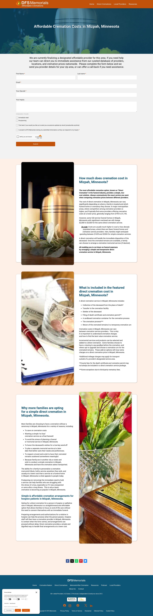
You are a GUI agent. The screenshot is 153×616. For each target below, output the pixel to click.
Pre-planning (22, 120)
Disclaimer (88, 611)
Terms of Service (77, 611)
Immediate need (24, 117)
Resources (133, 4)
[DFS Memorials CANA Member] (82, 599)
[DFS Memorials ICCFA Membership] (72, 599)
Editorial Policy (98, 611)
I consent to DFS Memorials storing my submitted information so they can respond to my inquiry (49, 130)
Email (18, 82)
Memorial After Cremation (79, 585)
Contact (81, 589)
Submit (35, 144)
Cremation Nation (45, 585)
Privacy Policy (64, 611)
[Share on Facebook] (67, 561)
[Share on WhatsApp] (76, 561)
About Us (72, 589)
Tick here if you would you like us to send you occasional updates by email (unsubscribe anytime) (49, 125)
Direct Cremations (104, 4)
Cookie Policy (110, 611)
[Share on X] (72, 561)
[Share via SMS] (85, 561)
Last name (81, 74)
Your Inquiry (20, 100)
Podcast (104, 585)
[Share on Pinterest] (81, 561)
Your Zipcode (21, 91)
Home (91, 4)
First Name (20, 74)
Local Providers (120, 4)
